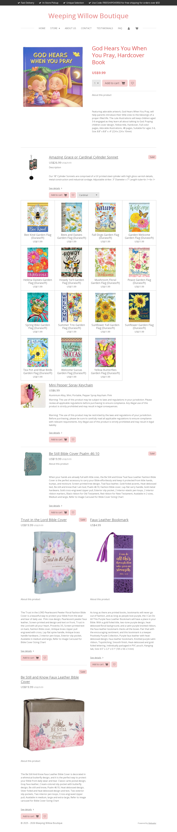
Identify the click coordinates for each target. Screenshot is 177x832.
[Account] (128, 28)
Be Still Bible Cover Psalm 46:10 (74, 453)
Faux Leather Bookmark (109, 519)
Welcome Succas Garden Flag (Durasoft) (71, 371)
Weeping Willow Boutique (88, 15)
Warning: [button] (54, 399)
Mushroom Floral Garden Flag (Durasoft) (105, 281)
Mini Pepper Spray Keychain (71, 385)
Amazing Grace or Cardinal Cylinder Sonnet (83, 157)
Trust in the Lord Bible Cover (44, 519)
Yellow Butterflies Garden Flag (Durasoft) (105, 371)
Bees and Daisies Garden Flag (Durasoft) (71, 236)
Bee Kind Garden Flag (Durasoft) (37, 236)
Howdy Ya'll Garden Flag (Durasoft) (71, 281)
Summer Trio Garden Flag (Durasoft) (71, 326)
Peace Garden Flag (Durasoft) (139, 281)
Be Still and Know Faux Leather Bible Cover (50, 679)
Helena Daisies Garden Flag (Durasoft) (37, 281)
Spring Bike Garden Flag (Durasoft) (37, 326)
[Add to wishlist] (132, 83)
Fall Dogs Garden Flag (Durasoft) (105, 236)
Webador (152, 823)
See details (54, 188)
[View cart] (136, 28)
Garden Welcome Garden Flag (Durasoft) (139, 236)
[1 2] (96, 83)
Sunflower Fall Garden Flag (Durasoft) (105, 326)
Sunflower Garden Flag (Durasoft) (139, 326)
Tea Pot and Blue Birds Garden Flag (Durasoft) (37, 371)
